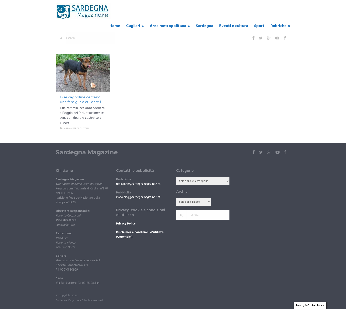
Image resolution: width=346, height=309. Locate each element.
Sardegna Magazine (87, 152)
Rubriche (279, 26)
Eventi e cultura (233, 26)
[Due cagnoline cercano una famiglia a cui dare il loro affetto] (83, 73)
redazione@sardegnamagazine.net (138, 184)
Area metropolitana (168, 26)
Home (115, 26)
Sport (259, 26)
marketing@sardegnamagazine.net (138, 197)
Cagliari (133, 26)
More (103, 129)
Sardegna (204, 26)
